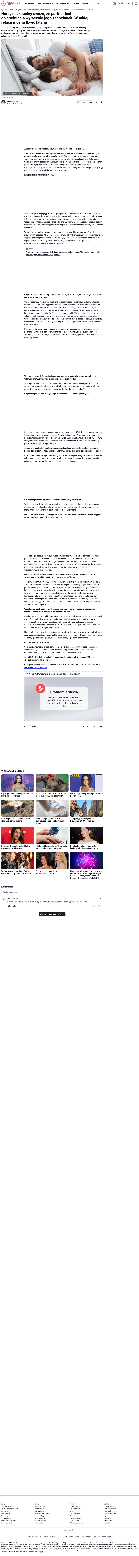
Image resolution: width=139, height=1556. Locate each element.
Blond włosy (4, 1516)
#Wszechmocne (62, 3)
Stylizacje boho (39, 1523)
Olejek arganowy (6, 1513)
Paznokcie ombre (6, 1518)
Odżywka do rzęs (75, 1506)
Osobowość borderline (110, 1511)
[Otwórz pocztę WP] (114, 3)
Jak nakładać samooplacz (8, 1520)
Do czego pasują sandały (42, 1513)
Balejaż (72, 1511)
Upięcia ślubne (108, 1516)
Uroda (94, 3)
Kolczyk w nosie (74, 1520)
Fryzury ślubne (39, 1508)
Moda (84, 3)
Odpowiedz (12, 906)
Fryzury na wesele (109, 1506)
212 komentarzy (85, 102)
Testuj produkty (44, 3)
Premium (75, 3)
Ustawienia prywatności (101, 1537)
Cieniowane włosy (75, 1508)
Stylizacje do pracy (40, 1518)
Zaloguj (128, 3)
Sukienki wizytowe (40, 1520)
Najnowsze (29, 3)
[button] (120, 3)
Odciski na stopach (6, 1523)
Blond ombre (4, 1511)
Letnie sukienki (39, 1511)
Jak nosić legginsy (40, 1516)
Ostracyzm (107, 1518)
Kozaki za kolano (40, 1506)
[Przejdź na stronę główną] (3, 5)
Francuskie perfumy (6, 1506)
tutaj (41, 1551)
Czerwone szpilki (75, 1513)
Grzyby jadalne (108, 1520)
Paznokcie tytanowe (110, 1508)
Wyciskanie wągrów (76, 1518)
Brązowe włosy (74, 1516)
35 (95, 906)
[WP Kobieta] (16, 3)
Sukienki (106, 1523)
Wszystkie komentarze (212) (51, 914)
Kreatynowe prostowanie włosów (10, 1508)
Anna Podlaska (12, 101)
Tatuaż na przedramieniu (77, 1523)
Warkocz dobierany (110, 1513)
